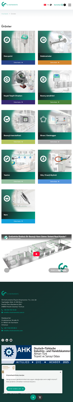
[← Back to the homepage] (36, 293)
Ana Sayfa (4, 14)
